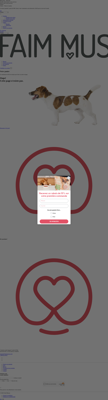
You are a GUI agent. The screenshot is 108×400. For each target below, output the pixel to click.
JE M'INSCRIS (54, 221)
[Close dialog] (68, 177)
